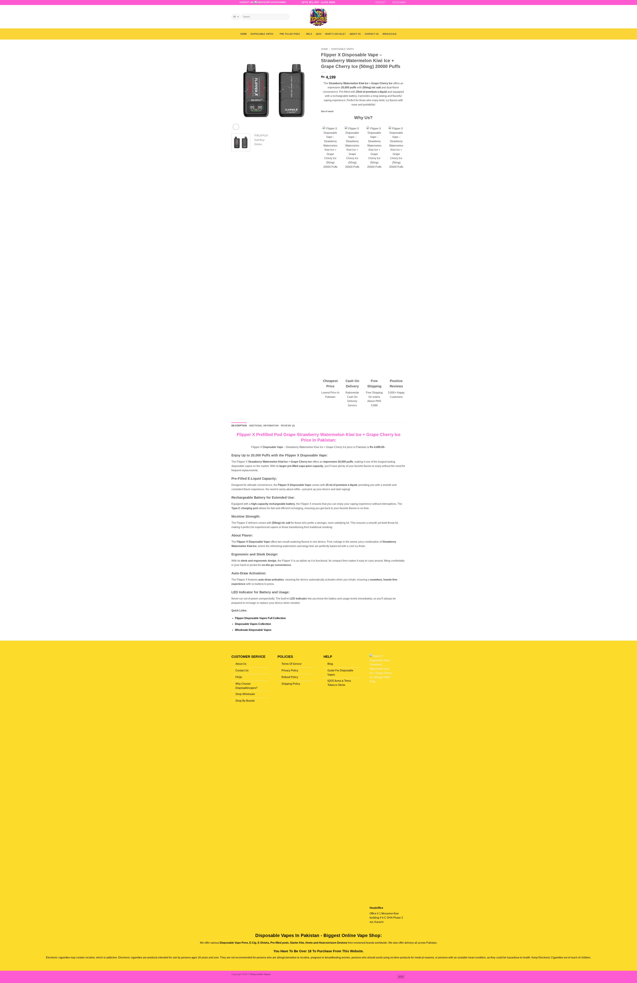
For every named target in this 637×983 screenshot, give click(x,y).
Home (243, 34)
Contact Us (372, 34)
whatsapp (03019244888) (271, 2)
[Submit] (286, 17)
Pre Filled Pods (290, 34)
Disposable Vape (273, 447)
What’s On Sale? (335, 34)
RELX (309, 34)
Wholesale (390, 34)
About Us (355, 34)
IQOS (318, 34)
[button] (395, 16)
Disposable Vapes (262, 34)
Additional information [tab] (264, 425)
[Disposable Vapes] (319, 16)
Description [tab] (239, 425)
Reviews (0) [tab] (288, 425)
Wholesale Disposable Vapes (253, 630)
